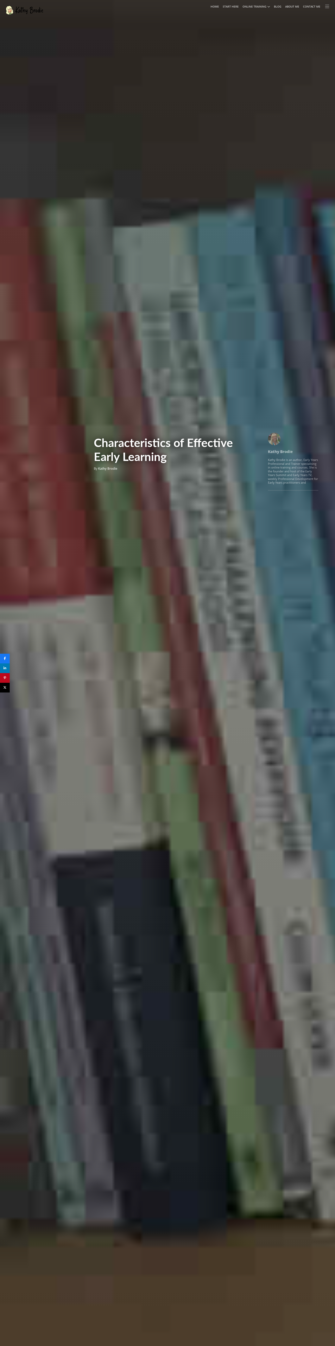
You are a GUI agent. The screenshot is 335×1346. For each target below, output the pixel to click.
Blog (277, 6)
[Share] (5, 658)
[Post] (5, 687)
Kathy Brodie (107, 468)
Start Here (231, 6)
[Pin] (5, 678)
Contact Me (311, 6)
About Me (292, 6)
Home (215, 6)
